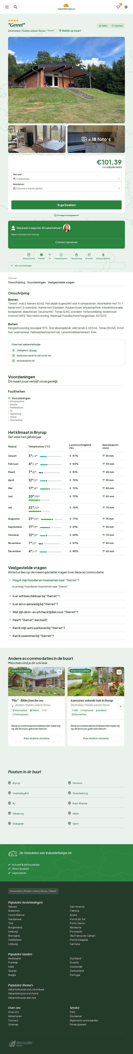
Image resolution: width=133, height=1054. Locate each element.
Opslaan (119, 26)
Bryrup (42, 30)
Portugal (75, 975)
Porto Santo (77, 923)
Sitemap (13, 1024)
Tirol (10, 923)
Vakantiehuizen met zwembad (26, 989)
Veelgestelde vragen (61, 282)
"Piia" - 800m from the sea (27, 700)
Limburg (13, 931)
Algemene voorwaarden (84, 1020)
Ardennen (14, 910)
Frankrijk (13, 962)
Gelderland (14, 939)
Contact (13, 1020)
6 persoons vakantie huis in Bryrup (92, 700)
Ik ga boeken (66, 205)
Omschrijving (16, 282)
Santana (75, 944)
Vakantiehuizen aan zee (22, 997)
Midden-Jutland (29, 30)
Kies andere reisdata (36, 738)
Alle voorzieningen (23, 266)
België (12, 975)
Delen (104, 26)
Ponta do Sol (77, 919)
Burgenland (15, 927)
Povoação (76, 931)
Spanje (12, 970)
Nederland (14, 958)
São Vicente (77, 906)
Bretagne (14, 935)
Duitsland (75, 958)
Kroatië (74, 962)
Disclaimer (76, 1016)
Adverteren (15, 1016)
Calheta (74, 910)
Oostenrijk (76, 966)
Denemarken (14, 30)
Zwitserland (77, 970)
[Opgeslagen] (118, 7)
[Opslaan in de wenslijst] (59, 672)
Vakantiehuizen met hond (23, 993)
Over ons (13, 1012)
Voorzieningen (36, 282)
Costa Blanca (16, 915)
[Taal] (126, 7)
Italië (11, 966)
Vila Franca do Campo (83, 935)
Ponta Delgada (79, 939)
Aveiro (73, 915)
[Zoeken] (15, 7)
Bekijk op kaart (71, 30)
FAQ (72, 1012)
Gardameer (15, 919)
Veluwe (12, 906)
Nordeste (75, 927)
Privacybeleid (78, 1024)
